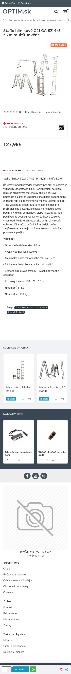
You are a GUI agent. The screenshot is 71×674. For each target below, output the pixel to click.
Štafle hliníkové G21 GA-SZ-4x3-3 (31, 307)
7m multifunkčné (16, 312)
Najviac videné (13, 414)
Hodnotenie (35, 170)
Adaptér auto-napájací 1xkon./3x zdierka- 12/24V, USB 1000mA (19, 452)
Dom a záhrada (16, 20)
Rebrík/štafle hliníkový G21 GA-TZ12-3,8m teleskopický (53, 387)
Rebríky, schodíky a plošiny (51, 20)
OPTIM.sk (16, 11)
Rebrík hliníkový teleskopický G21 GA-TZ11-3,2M (20, 387)
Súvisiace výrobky (15, 347)
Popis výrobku (13, 170)
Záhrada (31, 20)
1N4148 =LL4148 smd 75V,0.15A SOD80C (52, 452)
